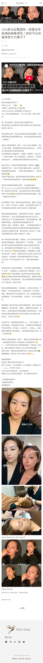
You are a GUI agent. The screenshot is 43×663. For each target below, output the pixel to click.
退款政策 (28, 659)
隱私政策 (21, 659)
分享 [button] (5, 46)
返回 (23, 608)
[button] (2, 3)
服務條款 (15, 659)
